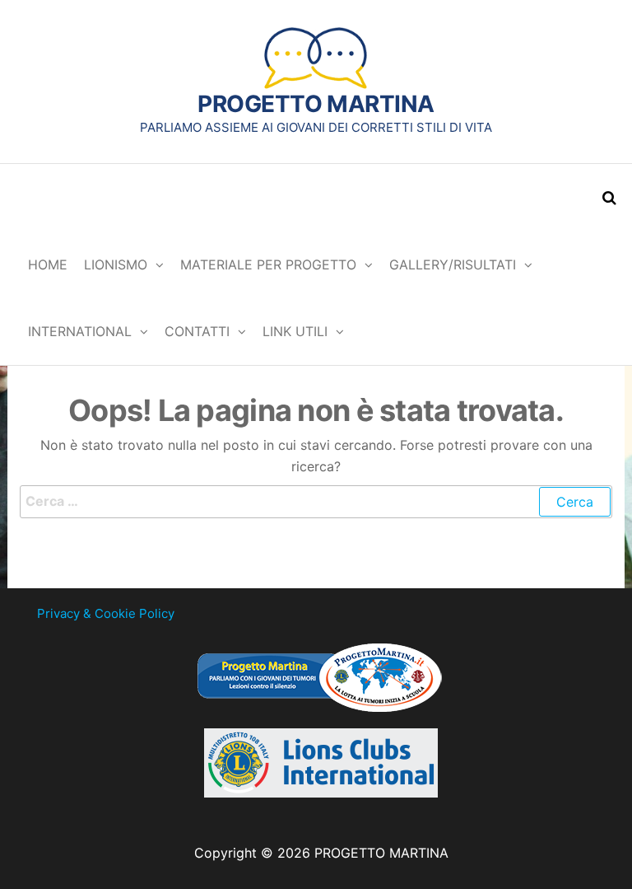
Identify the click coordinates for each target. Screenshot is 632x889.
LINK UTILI (295, 331)
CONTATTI (197, 331)
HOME (47, 264)
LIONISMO (115, 264)
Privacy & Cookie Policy (105, 613)
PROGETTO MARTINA (316, 104)
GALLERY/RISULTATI (452, 264)
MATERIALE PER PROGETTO (268, 264)
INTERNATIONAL (80, 331)
